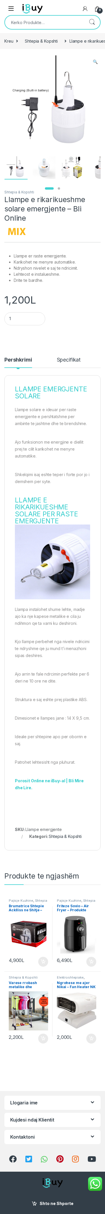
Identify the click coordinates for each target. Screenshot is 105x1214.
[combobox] (44, 22)
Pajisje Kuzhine (21, 901)
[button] (95, 61)
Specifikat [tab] (69, 360)
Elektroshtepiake (70, 977)
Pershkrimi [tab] (18, 360)
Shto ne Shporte (57, 1203)
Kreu (8, 41)
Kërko (92, 22)
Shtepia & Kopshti (41, 41)
